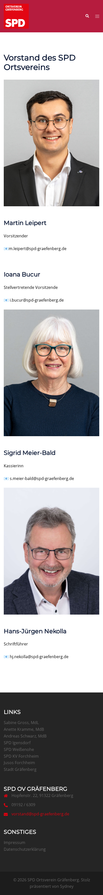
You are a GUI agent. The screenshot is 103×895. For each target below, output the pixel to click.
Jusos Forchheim (19, 762)
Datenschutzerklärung (25, 849)
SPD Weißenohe (19, 749)
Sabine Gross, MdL (21, 722)
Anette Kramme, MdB (24, 729)
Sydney (67, 886)
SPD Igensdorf (17, 742)
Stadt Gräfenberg (20, 769)
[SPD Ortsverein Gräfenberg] (16, 15)
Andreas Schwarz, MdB (25, 736)
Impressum (14, 842)
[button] (87, 16)
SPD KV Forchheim (21, 756)
